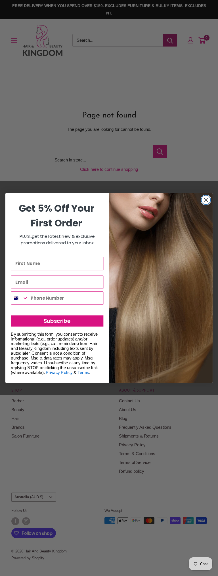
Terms (83, 372)
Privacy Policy (59, 372)
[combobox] (19, 298)
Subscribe (57, 321)
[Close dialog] (206, 200)
